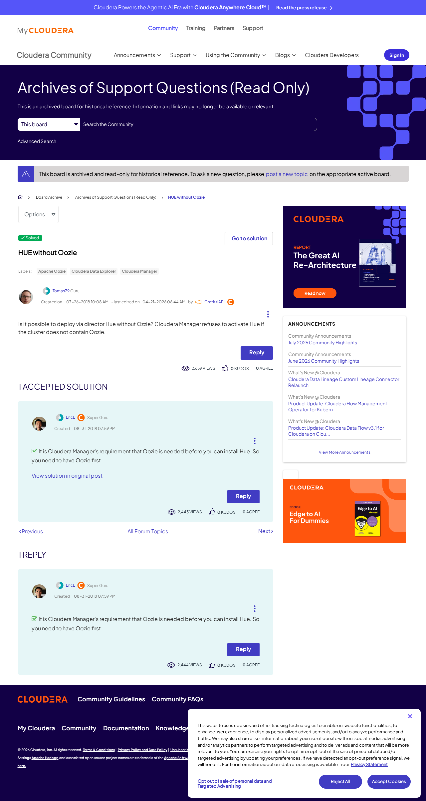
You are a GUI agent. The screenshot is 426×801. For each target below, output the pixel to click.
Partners (224, 27)
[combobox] (198, 124)
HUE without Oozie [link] (186, 197)
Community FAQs (177, 699)
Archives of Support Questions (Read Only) (115, 197)
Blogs (282, 54)
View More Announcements (344, 452)
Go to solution (249, 238)
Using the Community (233, 54)
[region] (304, 753)
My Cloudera (36, 728)
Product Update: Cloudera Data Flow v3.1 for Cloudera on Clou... (336, 431)
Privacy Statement (369, 764)
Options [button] (34, 214)
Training (196, 27)
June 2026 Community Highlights (323, 361)
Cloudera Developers (332, 54)
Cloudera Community (54, 54)
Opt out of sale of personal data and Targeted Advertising (235, 783)
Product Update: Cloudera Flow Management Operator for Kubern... (337, 406)
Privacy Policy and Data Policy (142, 750)
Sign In (396, 55)
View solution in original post (67, 475)
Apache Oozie (52, 271)
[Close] (410, 716)
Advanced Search (37, 141)
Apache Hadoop (45, 758)
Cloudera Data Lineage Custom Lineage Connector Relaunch (343, 382)
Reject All (340, 781)
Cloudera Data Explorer (94, 271)
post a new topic (287, 173)
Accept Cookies (389, 781)
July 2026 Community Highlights (322, 342)
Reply (256, 352)
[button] (265, 313)
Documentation (126, 728)
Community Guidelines (111, 699)
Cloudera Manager (139, 271)
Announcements (134, 54)
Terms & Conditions (99, 750)
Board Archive (49, 197)
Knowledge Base (180, 728)
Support (253, 27)
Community (163, 27)
